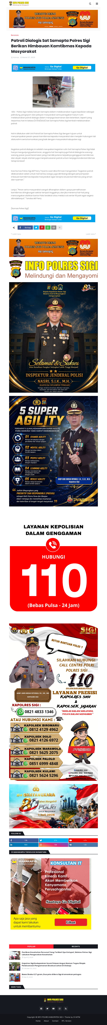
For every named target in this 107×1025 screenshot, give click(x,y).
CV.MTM (76, 1017)
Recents (76, 946)
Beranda (15, 35)
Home (38, 1021)
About (46, 1021)
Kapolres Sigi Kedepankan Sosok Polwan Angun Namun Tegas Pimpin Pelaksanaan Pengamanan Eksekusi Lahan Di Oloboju (53, 964)
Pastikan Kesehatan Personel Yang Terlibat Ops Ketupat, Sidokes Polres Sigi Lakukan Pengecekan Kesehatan (57, 953)
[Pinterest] (42, 227)
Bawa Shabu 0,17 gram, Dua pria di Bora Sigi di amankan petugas (51, 974)
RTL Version (66, 1021)
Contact (55, 1021)
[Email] (53, 227)
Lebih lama (90, 234)
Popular (31, 946)
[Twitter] (36, 227)
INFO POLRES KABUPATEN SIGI (50, 1017)
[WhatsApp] (47, 227)
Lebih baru (16, 234)
